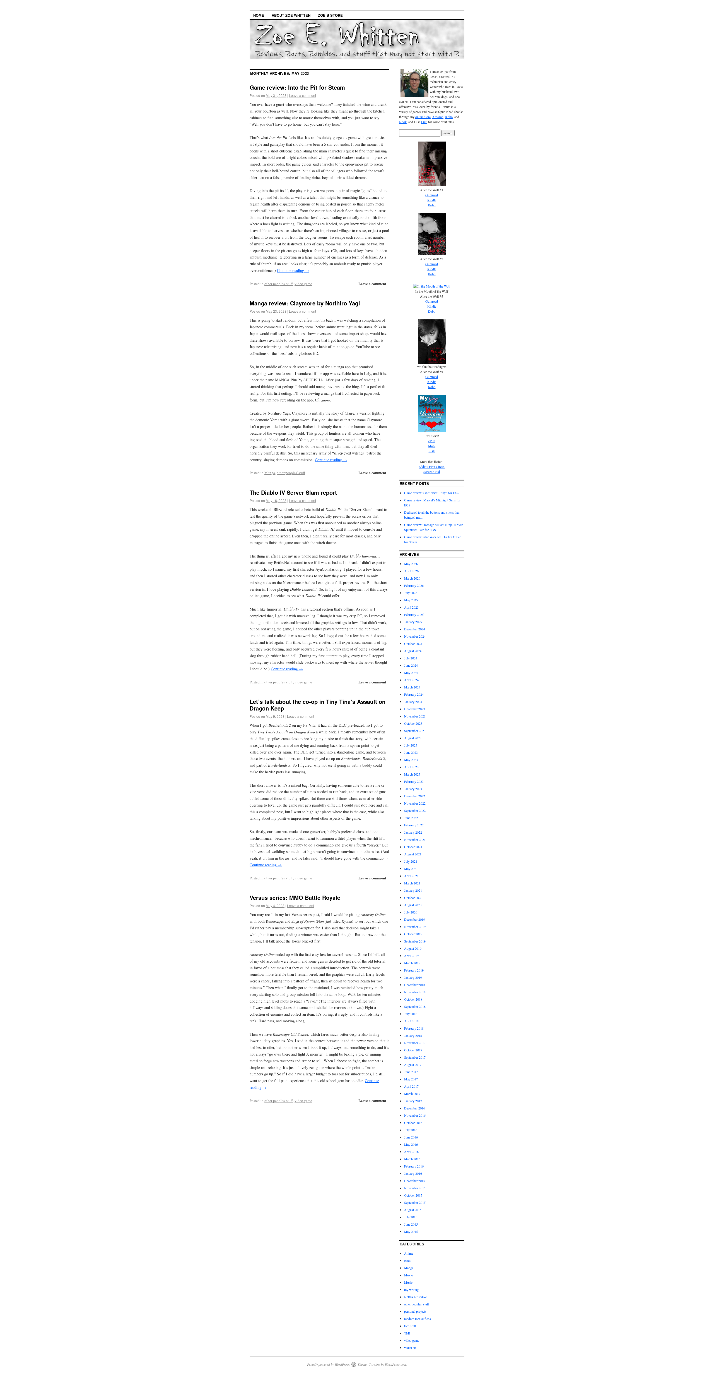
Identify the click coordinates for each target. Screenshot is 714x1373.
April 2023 (411, 767)
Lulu (424, 121)
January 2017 (413, 1101)
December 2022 (414, 796)
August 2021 (412, 854)
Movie (408, 1275)
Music (408, 1282)
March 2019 (412, 963)
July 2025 (410, 592)
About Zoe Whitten (291, 15)
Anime (408, 1253)
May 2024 (411, 672)
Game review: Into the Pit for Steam (297, 87)
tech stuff (410, 1326)
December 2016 (414, 1108)
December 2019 (414, 919)
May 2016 (411, 1144)
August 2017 (412, 1064)
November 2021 (415, 839)
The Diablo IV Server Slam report (293, 492)
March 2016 (412, 1159)
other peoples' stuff (278, 283)
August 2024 (412, 651)
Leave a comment (302, 95)
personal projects (415, 1311)
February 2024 (414, 694)
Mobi (431, 446)
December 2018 (414, 984)
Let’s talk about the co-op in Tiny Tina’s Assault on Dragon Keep (317, 704)
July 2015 (410, 1217)
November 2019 (415, 926)
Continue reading (293, 270)
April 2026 (411, 571)
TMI (407, 1333)
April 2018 (411, 1021)
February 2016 (414, 1166)
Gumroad (431, 195)
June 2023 (411, 752)
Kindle (431, 200)
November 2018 (415, 992)
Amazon (437, 116)
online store (423, 116)
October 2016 (413, 1122)
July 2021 (410, 861)
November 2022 (415, 803)
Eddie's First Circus (432, 466)
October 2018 (413, 999)
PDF (431, 451)
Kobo (449, 116)
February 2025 (414, 614)
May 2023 (411, 759)
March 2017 (412, 1093)
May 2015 (411, 1231)
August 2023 (412, 738)
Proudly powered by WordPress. (328, 1364)
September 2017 (415, 1057)
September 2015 (415, 1202)
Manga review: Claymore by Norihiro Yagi (305, 303)
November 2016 (415, 1115)
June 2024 (411, 665)
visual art (410, 1347)
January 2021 (413, 890)
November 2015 (415, 1188)
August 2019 (412, 948)
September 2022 (415, 810)
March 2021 (412, 883)
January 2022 (413, 832)
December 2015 (414, 1180)
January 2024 (413, 701)
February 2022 (414, 825)
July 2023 (410, 745)
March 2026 (412, 578)
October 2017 (413, 1050)
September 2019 (415, 941)
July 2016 (410, 1130)
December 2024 (414, 629)
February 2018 (414, 1028)
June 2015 (411, 1224)
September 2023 (415, 730)
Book (407, 1260)
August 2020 (412, 905)
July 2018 (410, 1013)
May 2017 (411, 1079)
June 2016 (411, 1137)
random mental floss (417, 1318)
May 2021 (411, 868)
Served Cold (431, 471)
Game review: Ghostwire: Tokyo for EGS (431, 493)
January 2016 (413, 1173)
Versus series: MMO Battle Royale (295, 897)
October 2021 (413, 847)
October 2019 (413, 934)
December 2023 (414, 709)
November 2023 (415, 716)
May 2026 (411, 563)
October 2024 (413, 643)
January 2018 (413, 1035)
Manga (269, 472)
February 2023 (414, 781)
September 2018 (415, 1006)
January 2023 (413, 788)
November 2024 (415, 636)
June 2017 (411, 1072)
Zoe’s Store (330, 15)
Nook (403, 121)
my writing (411, 1289)
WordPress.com (395, 1364)
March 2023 (412, 774)
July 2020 (410, 912)
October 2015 (413, 1195)
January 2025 (413, 621)
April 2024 (411, 680)
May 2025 (411, 600)
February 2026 (414, 585)
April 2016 (411, 1151)
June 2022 (411, 817)
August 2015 (412, 1209)
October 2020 (413, 897)
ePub (431, 441)
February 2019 (414, 970)
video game (303, 283)
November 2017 (415, 1042)
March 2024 (412, 687)
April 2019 (411, 955)
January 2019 (413, 977)
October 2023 (413, 723)
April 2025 (411, 607)
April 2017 (411, 1086)
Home (258, 15)
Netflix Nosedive (415, 1297)
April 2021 (411, 876)
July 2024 (410, 658)
